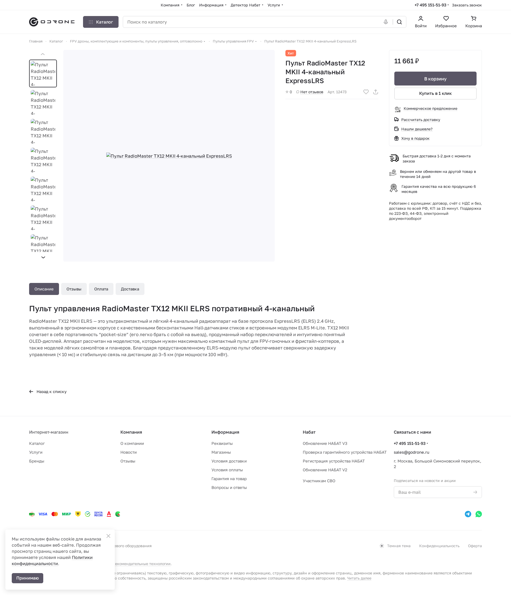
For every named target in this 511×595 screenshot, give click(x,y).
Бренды (36, 460)
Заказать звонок (467, 5)
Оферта (475, 545)
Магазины (221, 452)
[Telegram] (468, 514)
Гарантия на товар (229, 478)
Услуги (35, 452)
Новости (128, 452)
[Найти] (399, 22)
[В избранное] (366, 92)
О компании (132, 443)
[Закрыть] (108, 536)
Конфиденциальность (439, 545)
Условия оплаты (227, 469)
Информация (225, 432)
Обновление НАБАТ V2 (325, 469)
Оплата (101, 288)
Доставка (130, 288)
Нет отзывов (311, 92)
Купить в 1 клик (435, 93)
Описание (44, 288)
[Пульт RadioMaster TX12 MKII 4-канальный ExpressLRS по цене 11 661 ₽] (169, 156)
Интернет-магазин (48, 432)
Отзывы (73, 288)
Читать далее (359, 578)
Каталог (37, 443)
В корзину (435, 78)
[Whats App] (478, 514)
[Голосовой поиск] (387, 22)
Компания (131, 432)
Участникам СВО (319, 480)
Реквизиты (222, 443)
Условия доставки (229, 460)
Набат (309, 432)
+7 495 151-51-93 (430, 4)
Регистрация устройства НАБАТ (334, 460)
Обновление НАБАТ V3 (325, 443)
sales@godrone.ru (411, 452)
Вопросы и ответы (229, 487)
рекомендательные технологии (142, 563)
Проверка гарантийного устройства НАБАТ (345, 452)
